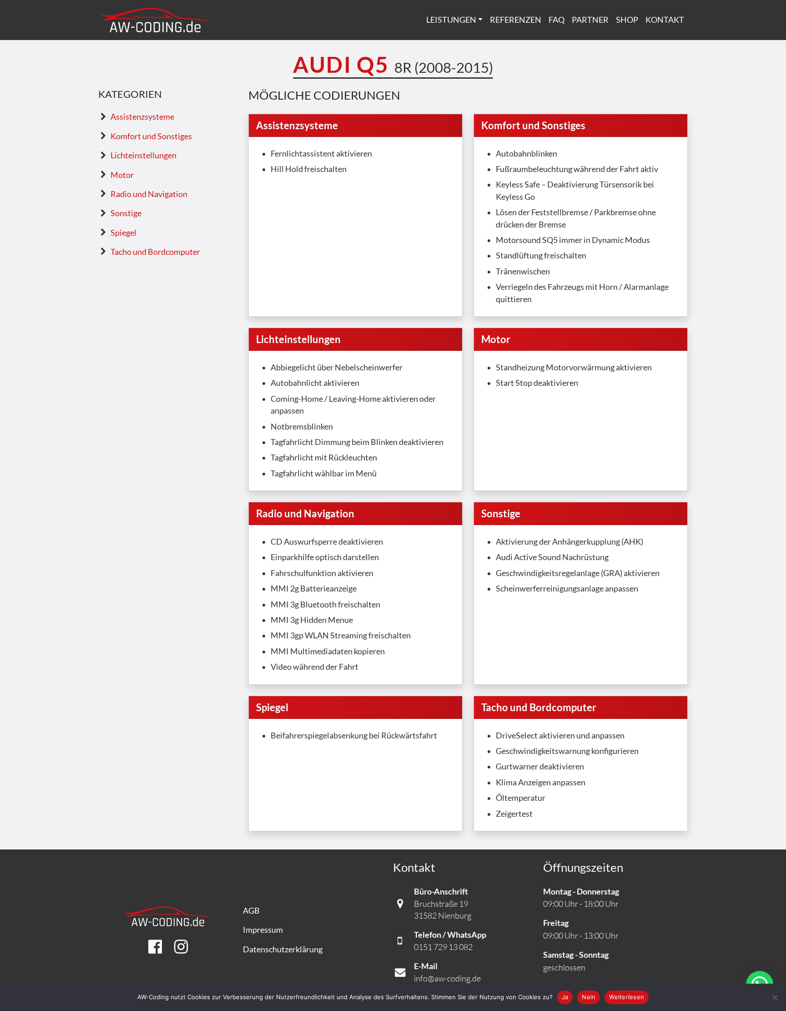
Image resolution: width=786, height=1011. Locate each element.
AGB (251, 910)
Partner (590, 20)
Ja (565, 997)
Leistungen (451, 20)
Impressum (263, 930)
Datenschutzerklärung (282, 949)
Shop (627, 20)
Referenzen (515, 20)
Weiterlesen (626, 997)
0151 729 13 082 (443, 947)
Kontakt (664, 20)
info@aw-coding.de (447, 978)
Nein (588, 997)
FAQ (556, 20)
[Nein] (774, 997)
